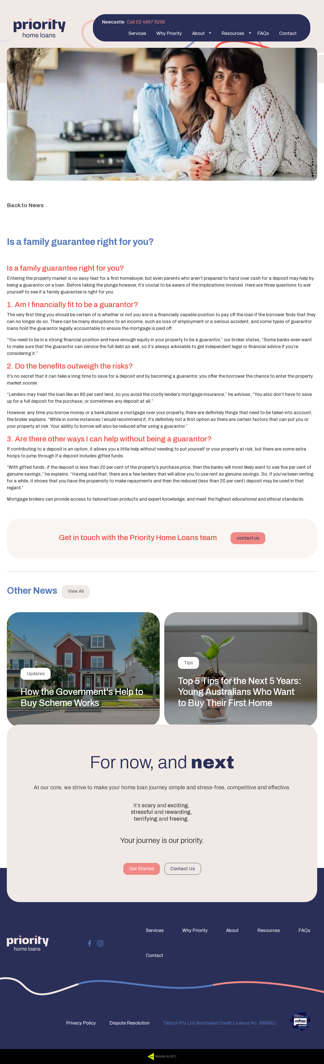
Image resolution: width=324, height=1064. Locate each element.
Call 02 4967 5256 (146, 22)
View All (76, 591)
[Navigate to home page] (40, 28)
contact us (248, 538)
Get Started (141, 868)
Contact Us (182, 868)
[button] (137, 33)
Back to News (25, 205)
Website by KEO (165, 1056)
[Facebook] (90, 943)
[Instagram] (100, 943)
